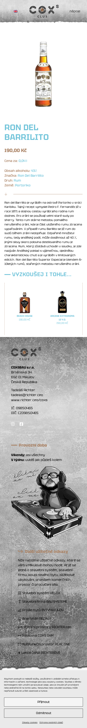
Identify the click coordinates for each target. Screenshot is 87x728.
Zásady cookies (29, 722)
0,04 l (23, 161)
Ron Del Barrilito (31, 175)
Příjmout (43, 702)
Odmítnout (43, 713)
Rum (17, 180)
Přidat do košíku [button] (25, 327)
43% (34, 171)
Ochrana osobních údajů (51, 722)
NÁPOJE (75, 11)
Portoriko (23, 185)
